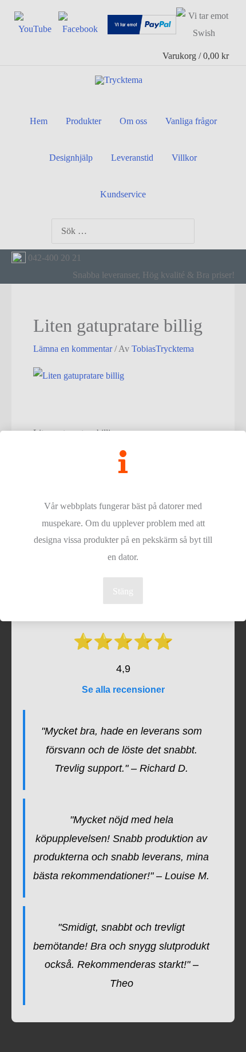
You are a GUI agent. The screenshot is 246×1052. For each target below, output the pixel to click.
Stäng (123, 591)
